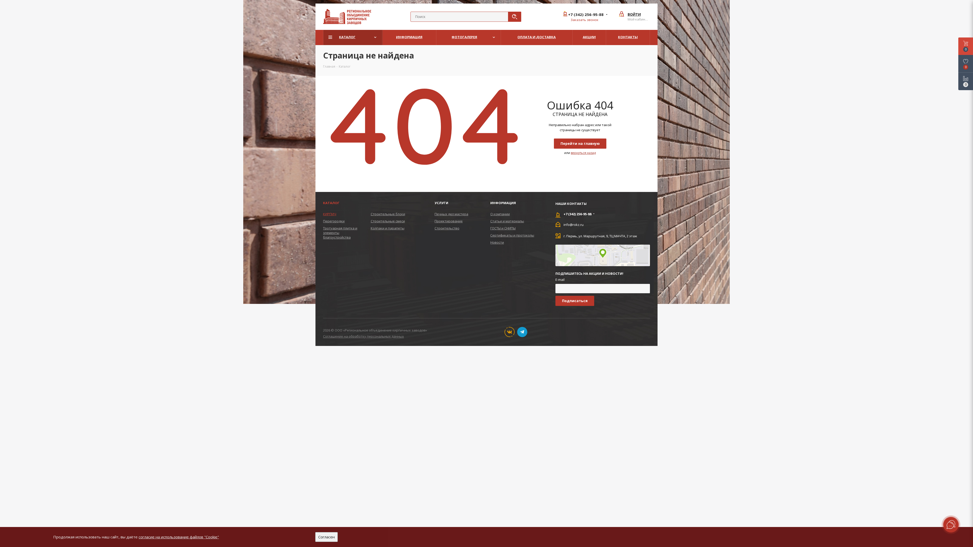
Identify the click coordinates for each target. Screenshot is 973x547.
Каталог (331, 203)
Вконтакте (509, 332)
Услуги (441, 203)
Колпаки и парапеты (387, 228)
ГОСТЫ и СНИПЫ (503, 228)
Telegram (522, 332)
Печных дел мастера (451, 214)
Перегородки (334, 221)
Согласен (326, 536)
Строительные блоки (388, 214)
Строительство (447, 228)
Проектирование (449, 221)
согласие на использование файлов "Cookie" (179, 536)
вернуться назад (583, 153)
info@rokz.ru (574, 224)
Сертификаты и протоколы (512, 235)
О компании (500, 214)
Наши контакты (571, 203)
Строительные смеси (388, 221)
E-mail (560, 279)
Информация (503, 203)
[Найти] (514, 17)
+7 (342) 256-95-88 (586, 14)
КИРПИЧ (329, 214)
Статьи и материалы (507, 221)
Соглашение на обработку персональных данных (363, 336)
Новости (497, 242)
